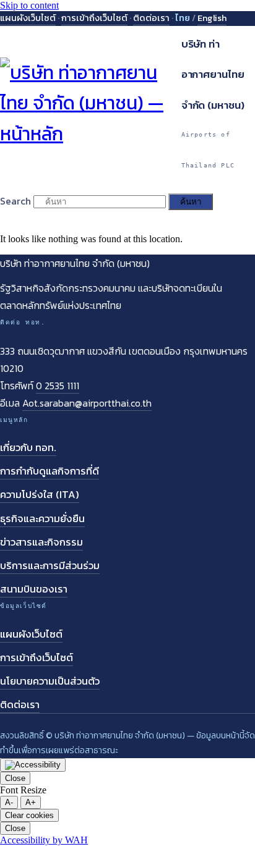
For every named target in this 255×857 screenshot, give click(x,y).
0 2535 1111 (57, 385)
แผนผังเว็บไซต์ (28, 18)
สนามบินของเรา (33, 589)
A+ (30, 802)
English (212, 18)
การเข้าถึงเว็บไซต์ (94, 18)
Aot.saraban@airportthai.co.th (87, 402)
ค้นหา (190, 201)
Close (15, 778)
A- (9, 802)
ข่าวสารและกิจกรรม (41, 542)
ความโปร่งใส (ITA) (39, 494)
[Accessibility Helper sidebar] (33, 765)
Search (15, 200)
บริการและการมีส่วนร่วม (50, 565)
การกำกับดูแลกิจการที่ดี (49, 471)
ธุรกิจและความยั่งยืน (42, 518)
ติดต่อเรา (151, 18)
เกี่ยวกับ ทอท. (28, 447)
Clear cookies (29, 815)
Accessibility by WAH (44, 840)
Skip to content (29, 5)
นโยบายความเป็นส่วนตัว (50, 681)
